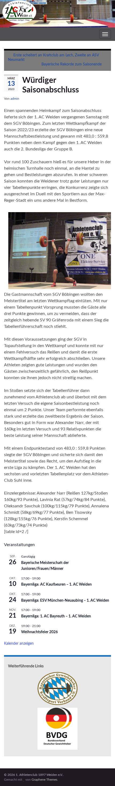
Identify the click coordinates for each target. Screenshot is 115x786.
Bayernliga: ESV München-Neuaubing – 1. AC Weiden (65, 600)
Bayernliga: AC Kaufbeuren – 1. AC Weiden (56, 584)
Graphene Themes (44, 779)
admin (14, 98)
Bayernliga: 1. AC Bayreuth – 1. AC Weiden (56, 616)
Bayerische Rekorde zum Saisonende (71, 64)
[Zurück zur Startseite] (57, 14)
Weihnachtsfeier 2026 (39, 632)
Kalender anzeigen (19, 643)
